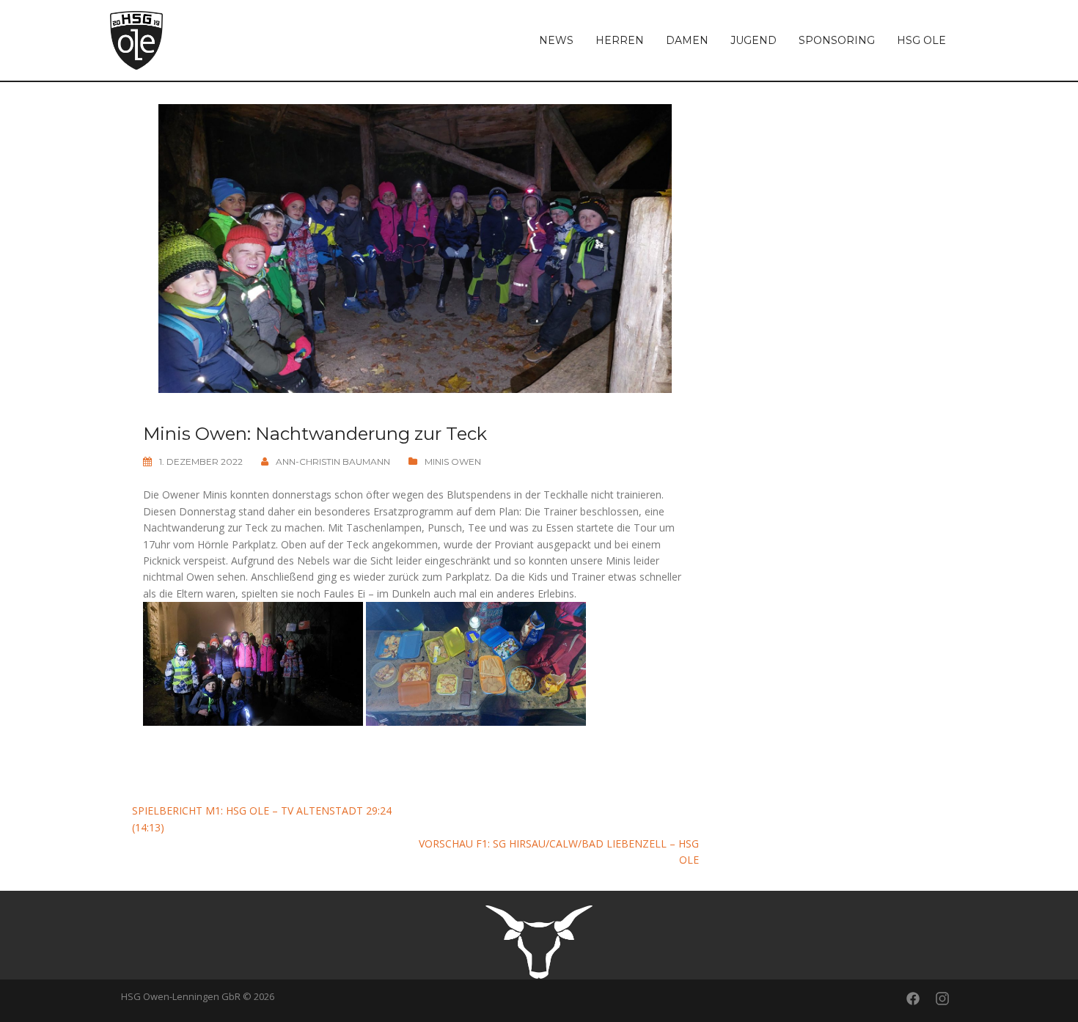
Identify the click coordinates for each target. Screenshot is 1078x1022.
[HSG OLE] (136, 39)
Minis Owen (453, 461)
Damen (687, 40)
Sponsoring (837, 40)
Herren (619, 40)
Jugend (753, 40)
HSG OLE (921, 40)
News (556, 40)
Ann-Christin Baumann (333, 461)
